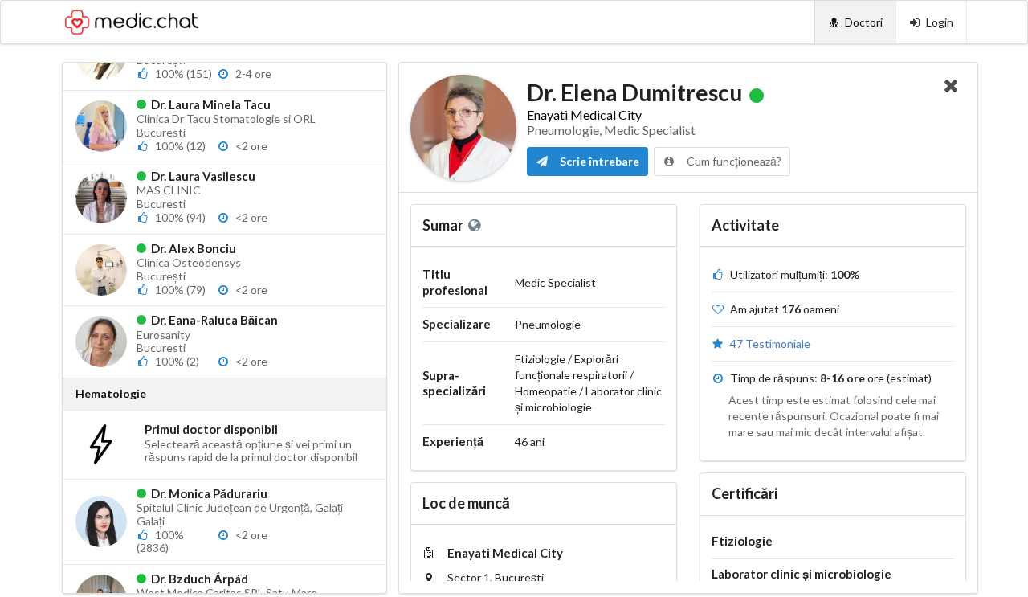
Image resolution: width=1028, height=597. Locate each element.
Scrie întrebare (598, 161)
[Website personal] (476, 225)
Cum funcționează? (732, 161)
